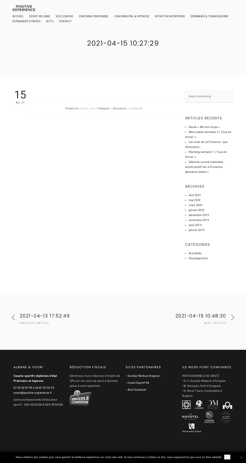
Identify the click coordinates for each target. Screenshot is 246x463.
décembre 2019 (199, 215)
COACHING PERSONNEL (94, 16)
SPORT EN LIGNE (39, 16)
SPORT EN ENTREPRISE (170, 16)
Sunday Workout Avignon (144, 375)
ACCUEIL (18, 16)
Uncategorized (198, 258)
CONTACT (65, 21)
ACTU (50, 21)
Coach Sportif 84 (138, 382)
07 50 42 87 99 (22, 387)
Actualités (195, 253)
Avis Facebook (137, 389)
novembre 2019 (199, 220)
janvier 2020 (196, 210)
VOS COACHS (64, 16)
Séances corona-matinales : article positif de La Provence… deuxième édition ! (205, 166)
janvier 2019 (196, 230)
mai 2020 (195, 200)
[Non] (241, 457)
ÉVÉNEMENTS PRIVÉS (26, 21)
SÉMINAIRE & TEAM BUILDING (209, 16)
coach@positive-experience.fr (32, 392)
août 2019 (195, 225)
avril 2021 (195, 195)
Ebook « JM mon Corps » (204, 127)
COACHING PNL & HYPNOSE (131, 16)
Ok (227, 457)
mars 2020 (196, 205)
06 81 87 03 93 (44, 387)
